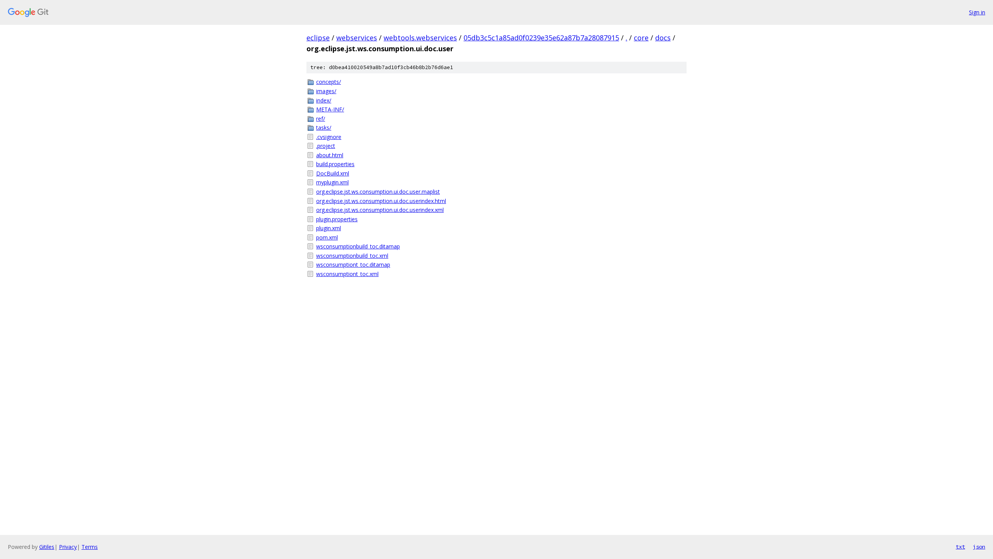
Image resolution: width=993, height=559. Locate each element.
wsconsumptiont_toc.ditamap (353, 264)
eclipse (318, 37)
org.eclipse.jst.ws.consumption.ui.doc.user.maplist (378, 191)
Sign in (977, 12)
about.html (329, 155)
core (641, 37)
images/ (326, 91)
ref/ (320, 118)
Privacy (68, 546)
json (979, 546)
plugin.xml (328, 228)
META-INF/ (330, 109)
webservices (356, 37)
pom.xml (327, 237)
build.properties (335, 164)
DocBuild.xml (332, 173)
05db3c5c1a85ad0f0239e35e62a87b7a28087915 (541, 37)
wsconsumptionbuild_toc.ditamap (358, 246)
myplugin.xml (332, 182)
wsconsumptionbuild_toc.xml (352, 255)
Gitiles (46, 546)
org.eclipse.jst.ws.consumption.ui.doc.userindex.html (381, 201)
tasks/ (323, 127)
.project (325, 145)
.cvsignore (328, 137)
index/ (323, 100)
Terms (89, 546)
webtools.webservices (420, 37)
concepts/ (328, 81)
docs (663, 37)
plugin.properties (337, 219)
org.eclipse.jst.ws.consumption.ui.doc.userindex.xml (380, 210)
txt (960, 546)
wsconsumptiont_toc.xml (347, 274)
